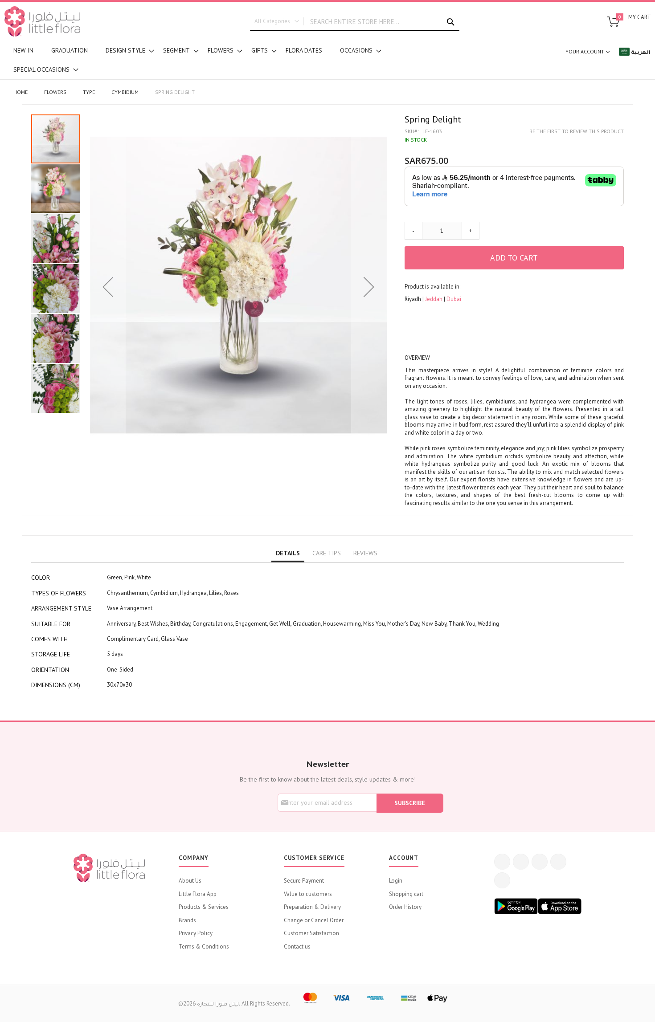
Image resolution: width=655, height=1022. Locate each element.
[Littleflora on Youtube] (558, 862)
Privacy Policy (196, 933)
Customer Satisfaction (311, 933)
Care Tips (326, 553)
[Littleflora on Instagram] (540, 862)
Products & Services (204, 907)
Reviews (365, 553)
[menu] (218, 60)
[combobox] (354, 22)
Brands (187, 920)
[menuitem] (23, 50)
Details (288, 553)
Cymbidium (125, 92)
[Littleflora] (42, 21)
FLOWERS (55, 92)
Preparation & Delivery (312, 907)
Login (395, 880)
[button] (108, 287)
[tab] (287, 553)
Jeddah (434, 299)
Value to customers (308, 894)
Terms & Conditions (204, 946)
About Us (190, 880)
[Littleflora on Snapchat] (502, 880)
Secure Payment (304, 880)
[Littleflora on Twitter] (521, 862)
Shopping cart (406, 894)
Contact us (297, 946)
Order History (405, 907)
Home (20, 92)
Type (89, 92)
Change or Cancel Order (314, 920)
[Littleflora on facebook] (502, 862)
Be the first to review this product (576, 131)
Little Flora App (198, 894)
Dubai (453, 299)
